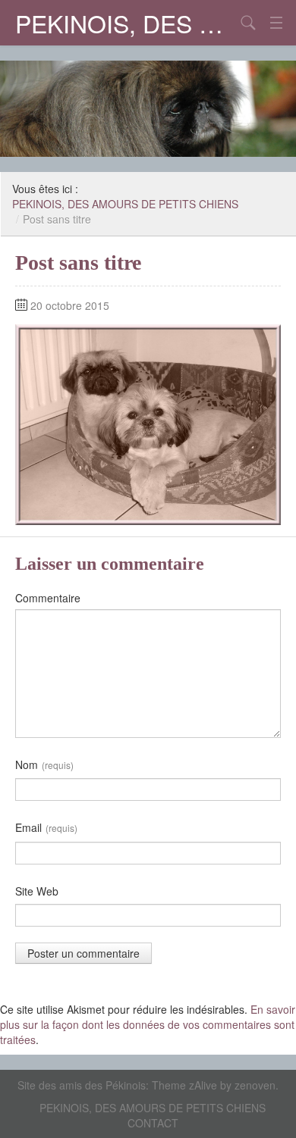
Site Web (36, 891)
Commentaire (47, 597)
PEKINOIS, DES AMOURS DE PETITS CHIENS (125, 22)
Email (46, 827)
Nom (44, 764)
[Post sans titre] (148, 422)
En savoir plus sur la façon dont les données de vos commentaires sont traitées (147, 1024)
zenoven (255, 1085)
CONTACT (153, 1122)
